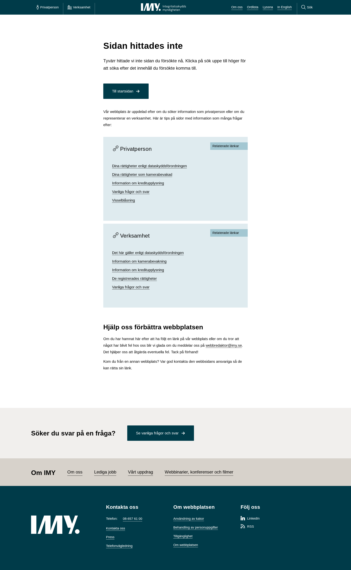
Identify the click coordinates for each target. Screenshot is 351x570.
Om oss (237, 7)
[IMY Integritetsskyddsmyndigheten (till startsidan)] (163, 7)
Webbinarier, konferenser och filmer (199, 471)
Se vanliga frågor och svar (157, 433)
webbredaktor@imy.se (224, 345)
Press (110, 537)
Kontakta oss (115, 528)
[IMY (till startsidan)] (63, 525)
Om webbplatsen (185, 545)
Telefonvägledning (119, 546)
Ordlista (252, 7)
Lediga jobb (105, 471)
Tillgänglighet (183, 536)
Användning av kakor (188, 518)
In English (284, 7)
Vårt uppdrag (140, 471)
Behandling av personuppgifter (195, 527)
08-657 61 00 (132, 518)
